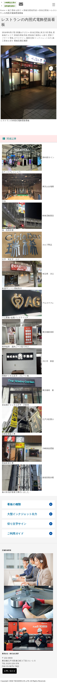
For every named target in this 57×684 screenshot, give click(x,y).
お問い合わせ (9, 671)
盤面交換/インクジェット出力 (39, 38)
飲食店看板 (35, 32)
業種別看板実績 (21, 35)
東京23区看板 (46, 32)
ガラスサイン (20, 38)
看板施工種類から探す (37, 35)
